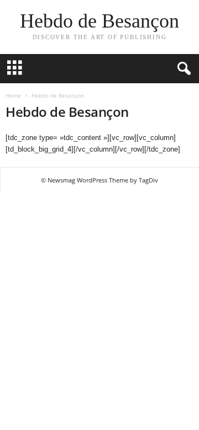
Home (13, 95)
